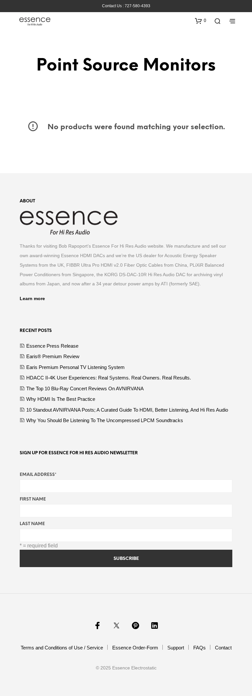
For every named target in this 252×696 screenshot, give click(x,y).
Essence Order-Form (135, 647)
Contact (223, 647)
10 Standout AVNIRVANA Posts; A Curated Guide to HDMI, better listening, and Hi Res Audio (127, 410)
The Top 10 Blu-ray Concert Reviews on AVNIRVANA (85, 388)
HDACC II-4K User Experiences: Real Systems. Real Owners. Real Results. (108, 377)
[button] (200, 20)
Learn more (32, 298)
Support (175, 647)
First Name (33, 499)
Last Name (32, 524)
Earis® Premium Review (52, 356)
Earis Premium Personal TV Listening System (75, 367)
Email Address (38, 475)
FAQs (199, 647)
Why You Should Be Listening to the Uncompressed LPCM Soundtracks (104, 420)
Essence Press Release (52, 346)
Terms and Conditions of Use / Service (62, 647)
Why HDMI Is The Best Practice (60, 399)
